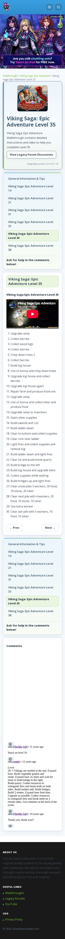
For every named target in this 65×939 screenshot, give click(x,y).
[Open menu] (49, 7)
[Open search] (58, 7)
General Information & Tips (26, 179)
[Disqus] (32, 695)
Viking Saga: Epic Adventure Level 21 (30, 200)
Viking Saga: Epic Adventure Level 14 (30, 188)
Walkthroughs (10, 75)
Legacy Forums (15, 898)
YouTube (11, 904)
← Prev (14, 528)
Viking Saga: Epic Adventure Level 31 (30, 212)
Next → (50, 528)
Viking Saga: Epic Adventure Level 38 (30, 248)
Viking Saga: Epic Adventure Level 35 (28, 236)
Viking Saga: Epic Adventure (35, 75)
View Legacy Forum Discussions (31, 154)
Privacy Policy (14, 919)
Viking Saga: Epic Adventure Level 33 (30, 224)
